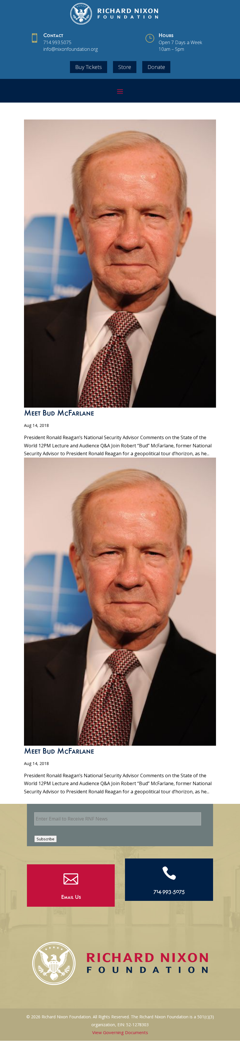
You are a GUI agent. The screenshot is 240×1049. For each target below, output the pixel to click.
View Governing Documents (120, 1032)
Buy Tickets (88, 66)
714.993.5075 (57, 42)
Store (124, 66)
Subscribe (45, 839)
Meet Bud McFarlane (59, 414)
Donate (156, 66)
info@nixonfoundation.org (70, 49)
